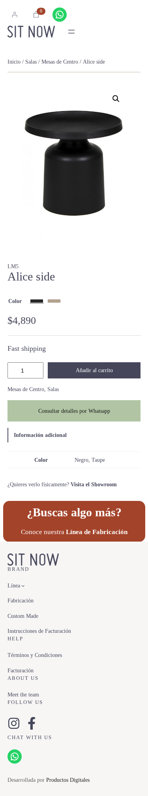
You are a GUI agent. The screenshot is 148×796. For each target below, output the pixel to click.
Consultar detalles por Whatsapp (74, 411)
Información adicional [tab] (40, 435)
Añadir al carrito (94, 370)
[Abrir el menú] (71, 31)
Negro (81, 460)
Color (15, 301)
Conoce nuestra (74, 532)
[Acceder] (14, 15)
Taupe (98, 460)
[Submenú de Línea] (23, 585)
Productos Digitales (68, 780)
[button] (116, 99)
